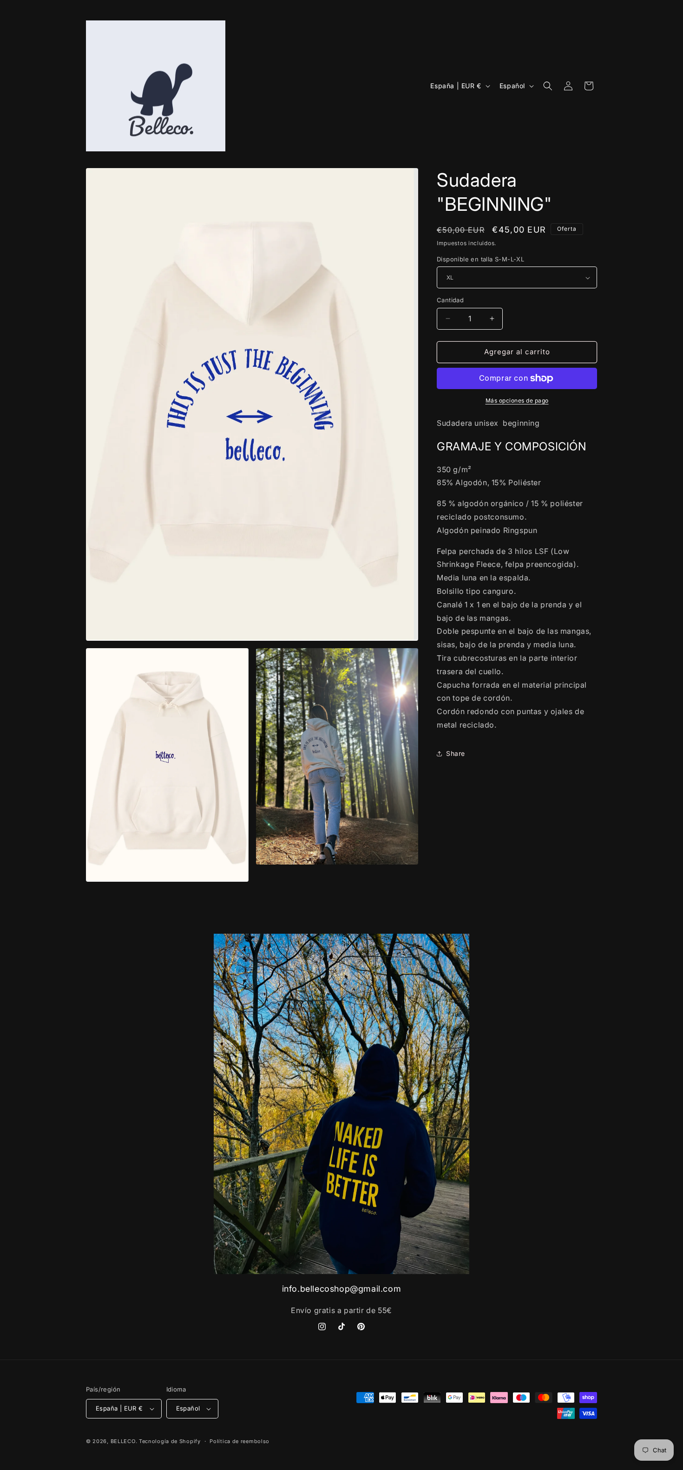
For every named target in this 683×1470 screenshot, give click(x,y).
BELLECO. (124, 1441)
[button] (548, 86)
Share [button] (455, 753)
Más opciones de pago (517, 400)
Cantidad (450, 300)
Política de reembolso (239, 1441)
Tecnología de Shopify (170, 1441)
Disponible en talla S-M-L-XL (480, 259)
